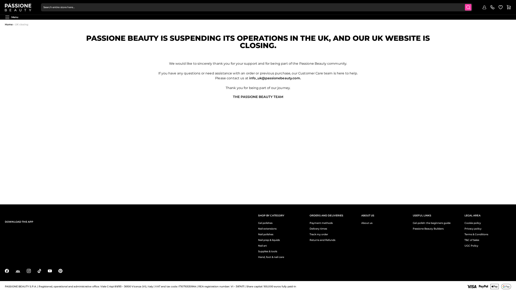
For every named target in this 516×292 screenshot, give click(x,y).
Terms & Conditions (476, 234)
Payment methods (321, 223)
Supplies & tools (267, 251)
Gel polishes (265, 223)
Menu (14, 17)
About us (366, 223)
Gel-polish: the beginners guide (432, 223)
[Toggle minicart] (508, 7)
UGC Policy (471, 246)
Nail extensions (267, 229)
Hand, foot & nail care (271, 257)
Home (9, 24)
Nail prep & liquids (269, 240)
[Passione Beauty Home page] (18, 7)
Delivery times (318, 229)
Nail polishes (265, 234)
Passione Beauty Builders (428, 229)
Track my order (319, 234)
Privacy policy (473, 229)
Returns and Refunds (322, 240)
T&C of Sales (472, 240)
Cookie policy (473, 223)
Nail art (262, 246)
